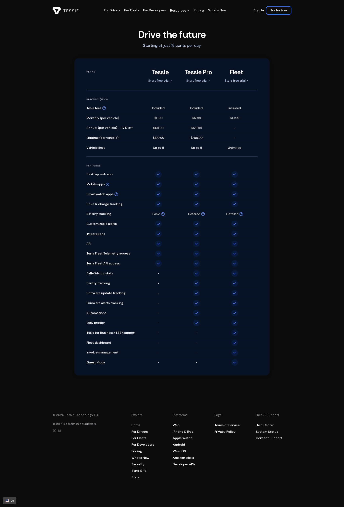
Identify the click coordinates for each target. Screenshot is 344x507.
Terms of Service (227, 425)
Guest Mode (95, 362)
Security (137, 464)
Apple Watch (183, 438)
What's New (217, 10)
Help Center (265, 425)
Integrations (95, 234)
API (88, 244)
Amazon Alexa (183, 458)
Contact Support (269, 438)
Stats (135, 477)
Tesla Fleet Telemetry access (108, 253)
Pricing (199, 10)
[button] (180, 10)
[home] (65, 10)
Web (176, 425)
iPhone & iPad (183, 432)
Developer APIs (184, 464)
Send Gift (138, 471)
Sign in (259, 10)
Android (179, 444)
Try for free (278, 10)
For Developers (154, 10)
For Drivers (112, 10)
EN (12, 500)
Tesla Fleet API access (103, 263)
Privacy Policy (225, 432)
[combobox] (9, 500)
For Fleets (131, 10)
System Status (267, 432)
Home (135, 425)
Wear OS (179, 451)
